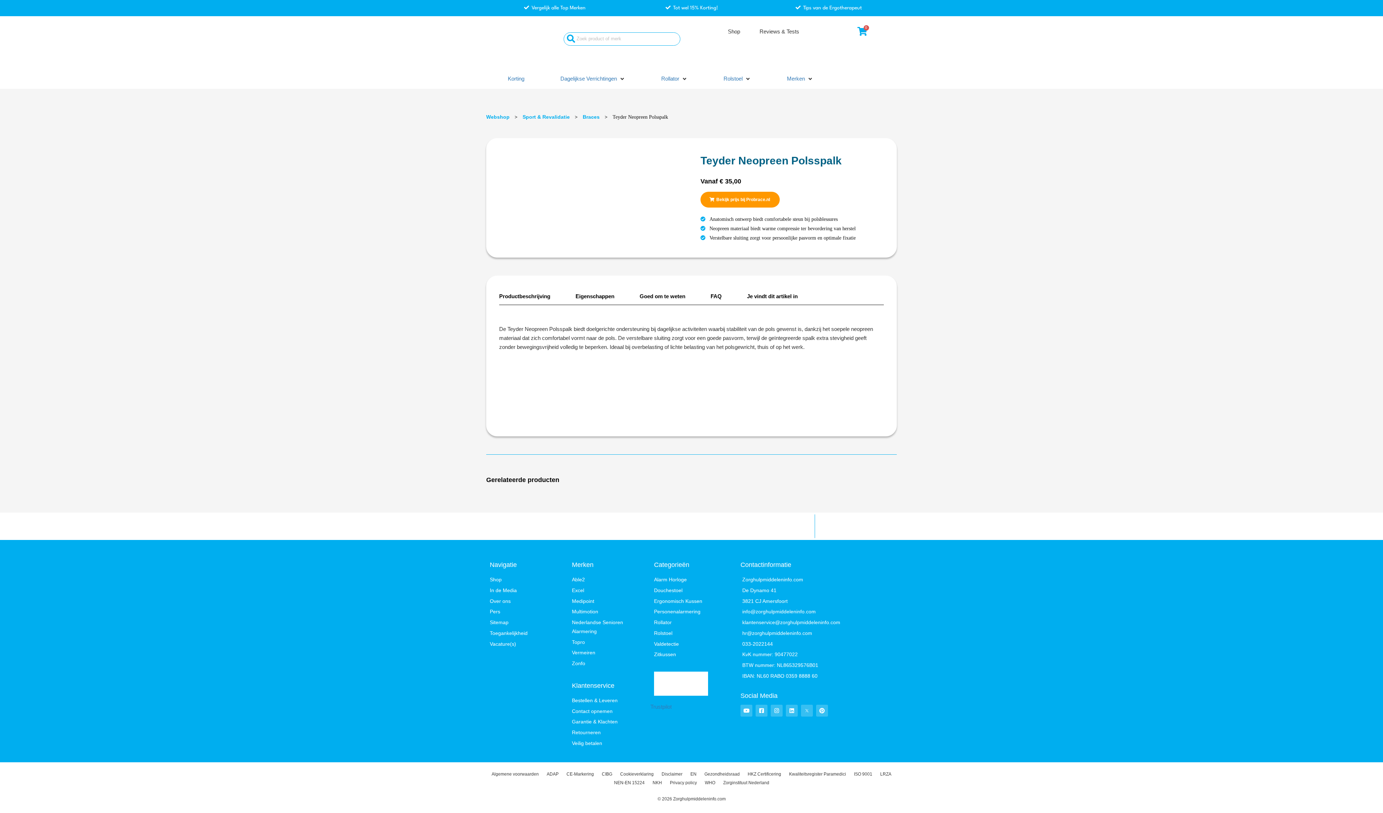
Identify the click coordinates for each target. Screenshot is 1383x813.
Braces (591, 117)
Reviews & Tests (779, 31)
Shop (734, 31)
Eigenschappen (595, 296)
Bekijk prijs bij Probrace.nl (743, 199)
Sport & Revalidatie (546, 117)
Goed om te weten (662, 296)
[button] (592, 79)
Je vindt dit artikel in (772, 296)
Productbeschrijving (524, 296)
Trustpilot (661, 707)
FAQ (716, 296)
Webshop (498, 117)
